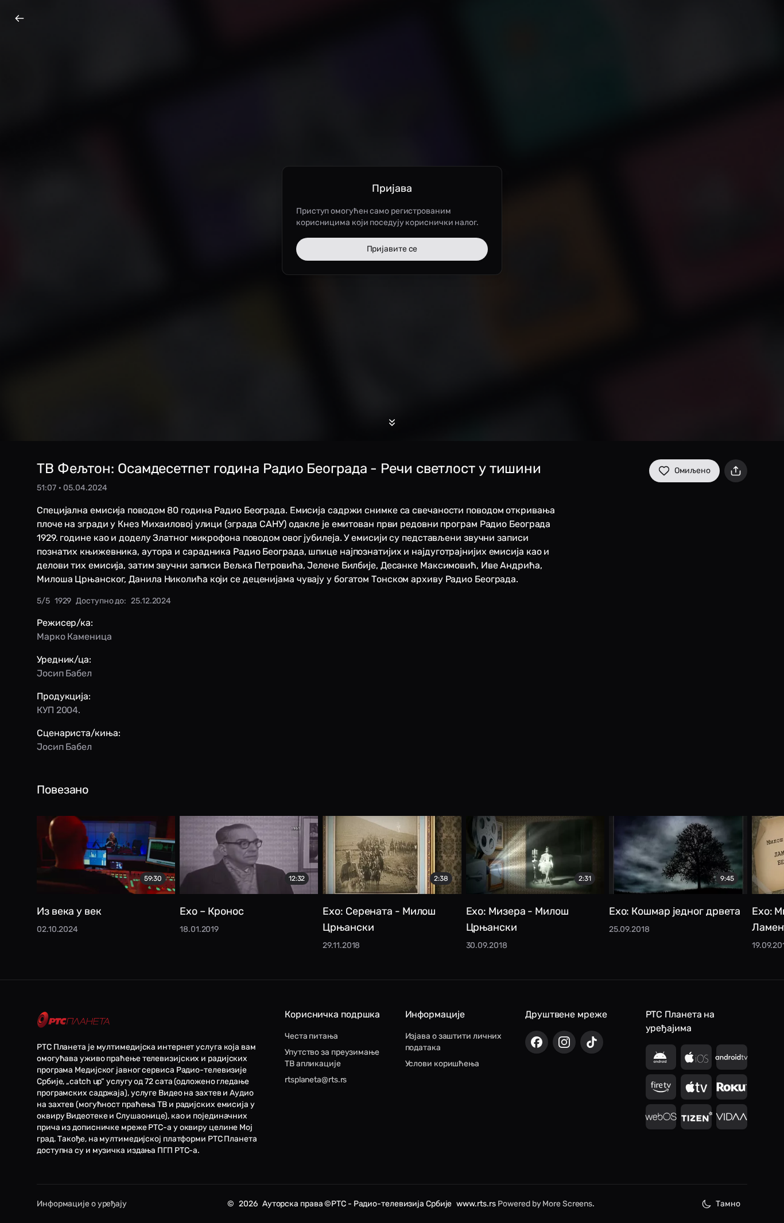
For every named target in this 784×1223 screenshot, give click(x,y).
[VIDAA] (731, 1116)
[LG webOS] (661, 1116)
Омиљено (692, 470)
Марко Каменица (74, 636)
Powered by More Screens (545, 1204)
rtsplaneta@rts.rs (316, 1080)
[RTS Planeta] (73, 1020)
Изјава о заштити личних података (453, 1041)
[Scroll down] (392, 422)
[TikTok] (591, 1042)
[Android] (661, 1057)
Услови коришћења (442, 1064)
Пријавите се (392, 249)
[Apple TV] (696, 1087)
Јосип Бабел (64, 673)
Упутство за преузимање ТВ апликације (332, 1058)
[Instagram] (564, 1042)
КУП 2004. (58, 710)
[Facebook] (536, 1042)
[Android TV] (731, 1057)
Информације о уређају (82, 1204)
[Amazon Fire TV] (661, 1087)
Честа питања (311, 1036)
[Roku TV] (731, 1087)
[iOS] (696, 1057)
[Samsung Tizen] (696, 1116)
